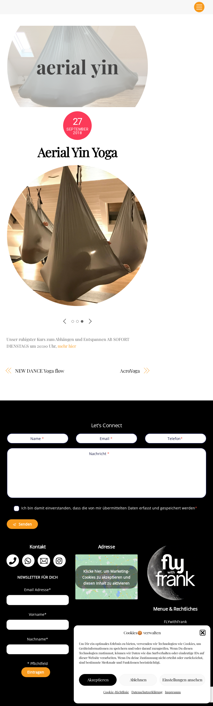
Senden (25, 524)
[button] (202, 632)
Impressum (173, 692)
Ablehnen (138, 679)
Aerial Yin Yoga (77, 151)
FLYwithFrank (175, 621)
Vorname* (37, 614)
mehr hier (67, 346)
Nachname (37, 639)
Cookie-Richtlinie (116, 692)
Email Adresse (37, 589)
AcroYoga (130, 370)
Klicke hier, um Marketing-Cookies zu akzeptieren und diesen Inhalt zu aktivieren (106, 576)
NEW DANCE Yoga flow (39, 370)
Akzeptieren (98, 679)
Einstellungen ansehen (182, 679)
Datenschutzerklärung (146, 692)
